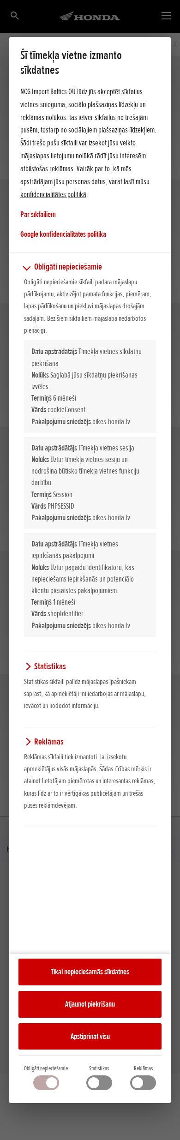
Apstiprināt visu (90, 1036)
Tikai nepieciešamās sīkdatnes (90, 971)
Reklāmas (143, 1068)
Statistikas (99, 1068)
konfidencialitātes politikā (53, 194)
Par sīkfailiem (38, 214)
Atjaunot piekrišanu (90, 1004)
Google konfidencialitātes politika (63, 233)
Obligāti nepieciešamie (46, 1068)
